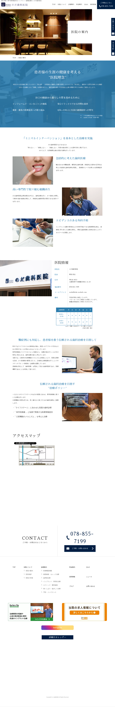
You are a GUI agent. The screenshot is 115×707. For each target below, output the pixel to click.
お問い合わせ (113, 24)
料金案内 (79, 4)
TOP (53, 4)
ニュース (89, 576)
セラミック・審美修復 (50, 585)
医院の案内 (29, 570)
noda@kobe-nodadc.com (78, 292)
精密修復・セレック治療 (51, 574)
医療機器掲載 (47, 570)
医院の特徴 (29, 578)
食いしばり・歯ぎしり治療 (52, 588)
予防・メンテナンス (49, 592)
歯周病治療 (46, 578)
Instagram (57, 628)
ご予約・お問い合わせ (80, 548)
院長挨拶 (29, 574)
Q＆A (86, 4)
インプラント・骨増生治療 (52, 581)
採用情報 (93, 4)
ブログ (71, 586)
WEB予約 (113, 46)
